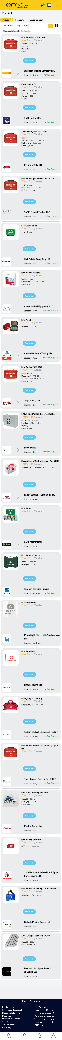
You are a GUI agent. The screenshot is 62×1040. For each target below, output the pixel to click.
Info (39, 1037)
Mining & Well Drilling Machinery (11, 1014)
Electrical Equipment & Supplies (11, 1020)
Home (8, 1037)
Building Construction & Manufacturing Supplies (44, 1014)
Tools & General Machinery (8, 1026)
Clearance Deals (37, 19)
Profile (53, 1037)
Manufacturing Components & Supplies (44, 1008)
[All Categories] (4, 5)
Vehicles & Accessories (44, 1019)
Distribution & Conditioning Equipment (12, 1008)
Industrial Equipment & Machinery (43, 1023)
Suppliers (19, 19)
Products (5, 19)
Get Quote (24, 1037)
